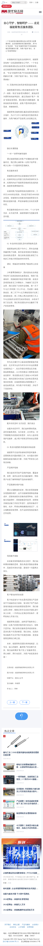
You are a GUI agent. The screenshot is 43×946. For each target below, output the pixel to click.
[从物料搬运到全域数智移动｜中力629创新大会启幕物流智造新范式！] (21, 856)
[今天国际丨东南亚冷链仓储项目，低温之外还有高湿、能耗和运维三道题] (9, 828)
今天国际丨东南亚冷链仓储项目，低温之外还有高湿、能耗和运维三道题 (27, 826)
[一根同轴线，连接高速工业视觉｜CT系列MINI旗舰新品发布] (9, 779)
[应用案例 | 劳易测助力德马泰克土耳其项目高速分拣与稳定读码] (9, 792)
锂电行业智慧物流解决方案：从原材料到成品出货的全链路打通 (27, 766)
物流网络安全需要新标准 (26, 813)
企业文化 (13, 927)
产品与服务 (26, 924)
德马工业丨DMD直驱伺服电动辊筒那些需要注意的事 (21, 753)
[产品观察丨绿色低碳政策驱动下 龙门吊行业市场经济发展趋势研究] (9, 804)
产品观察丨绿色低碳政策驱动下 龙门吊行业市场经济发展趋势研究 (27, 802)
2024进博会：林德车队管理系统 (16, 899)
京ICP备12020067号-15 (11, 941)
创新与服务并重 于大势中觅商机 (16, 894)
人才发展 (21, 927)
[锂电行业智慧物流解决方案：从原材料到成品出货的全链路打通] (9, 767)
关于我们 (7, 924)
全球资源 (30, 927)
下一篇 (24, 702)
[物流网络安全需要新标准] (9, 816)
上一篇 (12, 702)
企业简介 (35, 924)
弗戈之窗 (16, 924)
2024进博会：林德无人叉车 (14, 905)
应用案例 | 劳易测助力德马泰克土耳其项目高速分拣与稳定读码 (28, 790)
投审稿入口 (6, 6)
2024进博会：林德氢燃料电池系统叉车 (18, 910)
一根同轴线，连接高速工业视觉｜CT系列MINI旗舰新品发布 (27, 778)
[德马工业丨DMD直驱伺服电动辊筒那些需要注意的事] (21, 741)
